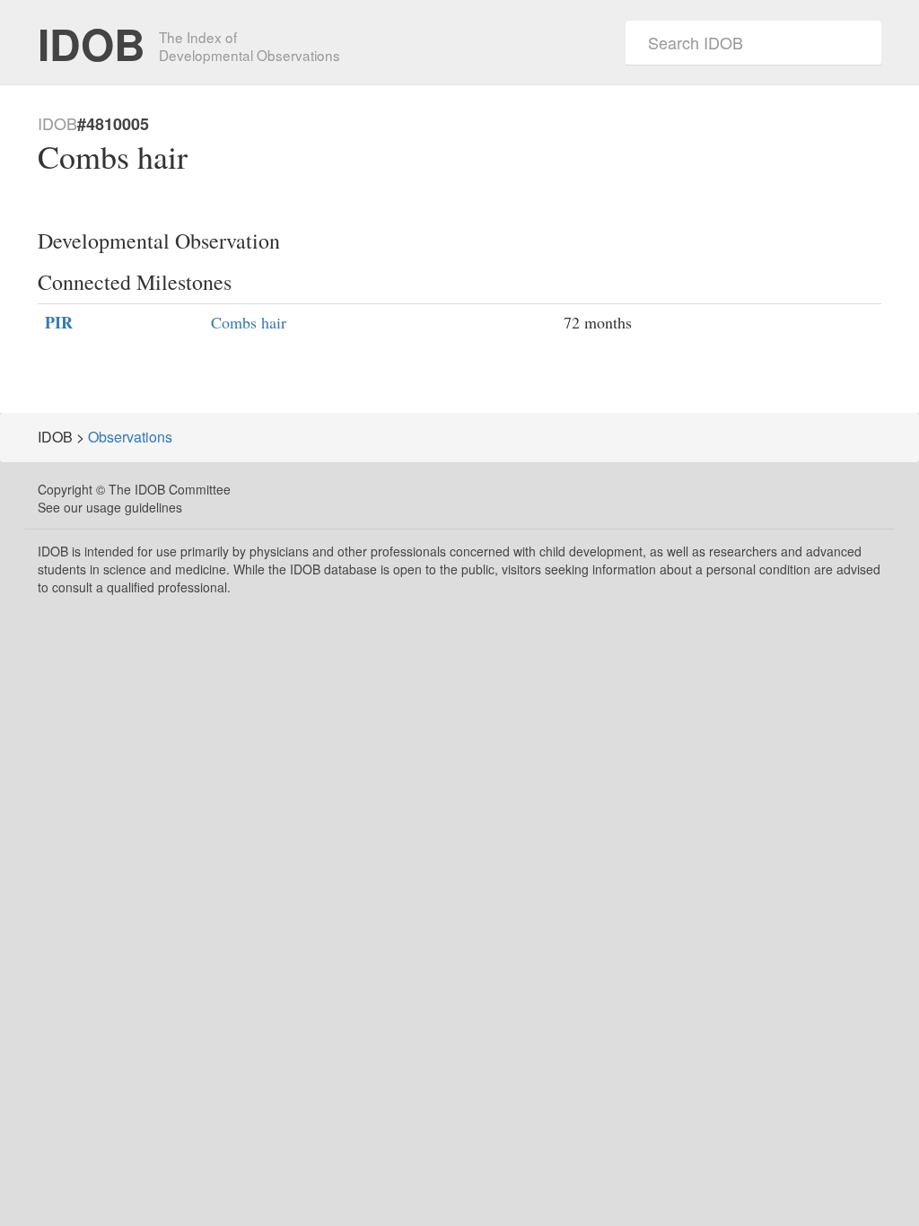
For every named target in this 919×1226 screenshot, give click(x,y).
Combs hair (248, 322)
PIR (59, 322)
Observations (130, 436)
